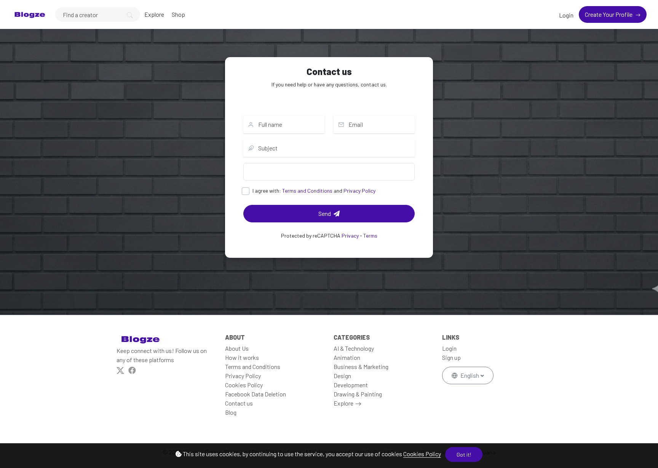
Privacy (350, 235)
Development (351, 384)
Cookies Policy (422, 453)
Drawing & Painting (358, 394)
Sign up (451, 357)
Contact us (239, 403)
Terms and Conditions (307, 190)
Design (342, 375)
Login (566, 15)
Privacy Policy (359, 190)
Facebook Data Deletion (255, 394)
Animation (347, 357)
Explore (154, 14)
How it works (242, 357)
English (469, 375)
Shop (178, 14)
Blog (230, 412)
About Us (237, 348)
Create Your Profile (609, 14)
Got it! (464, 454)
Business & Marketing (361, 366)
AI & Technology (354, 348)
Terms (370, 235)
